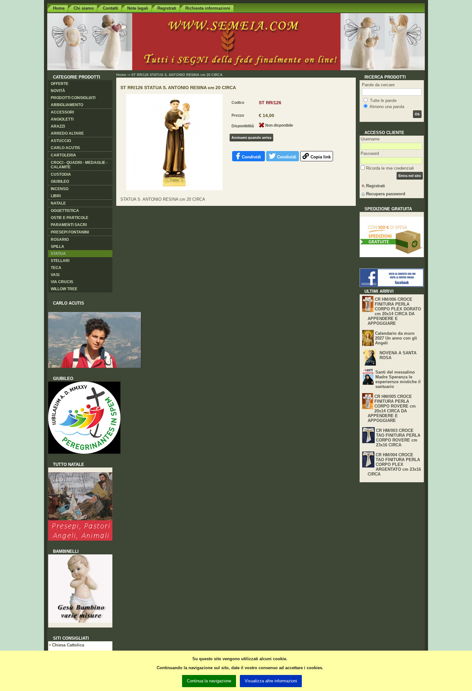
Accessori (62, 112)
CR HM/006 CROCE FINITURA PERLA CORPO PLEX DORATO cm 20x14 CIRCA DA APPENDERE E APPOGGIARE (394, 311)
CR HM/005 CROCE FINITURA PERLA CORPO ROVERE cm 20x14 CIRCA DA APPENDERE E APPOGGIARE (392, 408)
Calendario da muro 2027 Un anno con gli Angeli (396, 338)
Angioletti (62, 119)
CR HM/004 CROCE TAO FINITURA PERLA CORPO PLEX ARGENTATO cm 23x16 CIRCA (394, 464)
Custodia (61, 174)
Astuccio (61, 141)
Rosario (60, 239)
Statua (58, 253)
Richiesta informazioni (207, 8)
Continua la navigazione (209, 680)
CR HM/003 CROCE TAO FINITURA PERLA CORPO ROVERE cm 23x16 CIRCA (398, 437)
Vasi (55, 275)
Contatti (110, 8)
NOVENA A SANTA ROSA (398, 355)
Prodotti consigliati (73, 98)
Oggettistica (65, 210)
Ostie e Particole (69, 217)
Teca (56, 267)
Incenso (59, 189)
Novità (58, 90)
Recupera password (385, 193)
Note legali (137, 8)
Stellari (60, 260)
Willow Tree (64, 289)
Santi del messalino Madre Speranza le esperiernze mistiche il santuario (398, 379)
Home (59, 8)
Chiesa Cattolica (68, 645)
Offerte (59, 83)
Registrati (166, 8)
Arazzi (58, 126)
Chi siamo (84, 8)
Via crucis (62, 282)
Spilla (57, 246)
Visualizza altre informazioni (271, 680)
